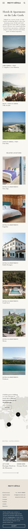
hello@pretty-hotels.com (19, 494)
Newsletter (5, 506)
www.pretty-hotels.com (20, 497)
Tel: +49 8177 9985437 (20, 492)
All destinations (6, 492)
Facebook (5, 501)
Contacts (5, 497)
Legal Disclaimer (6, 494)
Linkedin (4, 504)
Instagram (5, 499)
